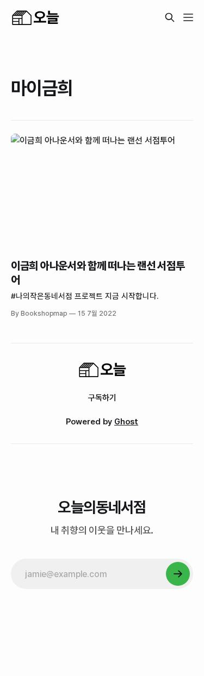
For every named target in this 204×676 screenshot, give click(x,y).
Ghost (126, 422)
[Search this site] (169, 17)
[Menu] (188, 17)
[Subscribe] (178, 574)
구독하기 (102, 398)
